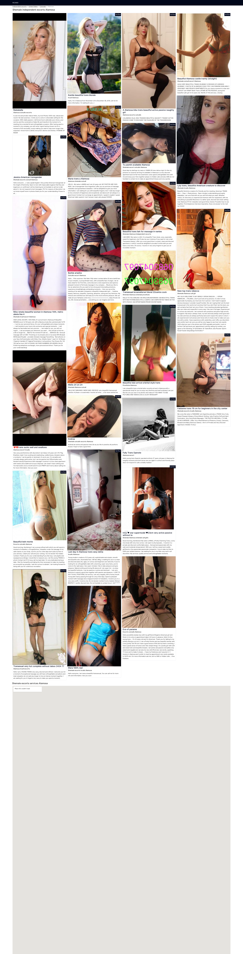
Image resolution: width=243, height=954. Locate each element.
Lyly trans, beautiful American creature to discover (201, 185)
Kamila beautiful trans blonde (82, 95)
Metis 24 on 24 (75, 385)
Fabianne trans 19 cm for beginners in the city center (202, 408)
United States (33, 6)
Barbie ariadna (75, 273)
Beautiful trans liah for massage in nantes (142, 231)
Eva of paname (130, 629)
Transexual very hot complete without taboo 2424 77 (38, 666)
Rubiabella (18, 110)
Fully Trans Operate (132, 453)
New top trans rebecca (188, 291)
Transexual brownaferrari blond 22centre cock (145, 292)
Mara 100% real (75, 668)
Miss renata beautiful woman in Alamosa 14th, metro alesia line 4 (38, 313)
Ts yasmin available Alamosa (136, 165)
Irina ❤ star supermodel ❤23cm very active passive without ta (147, 534)
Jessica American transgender (27, 177)
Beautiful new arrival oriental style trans (141, 383)
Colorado (43, 6)
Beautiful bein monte (23, 541)
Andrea (71, 439)
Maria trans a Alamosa (78, 179)
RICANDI (15, 3)
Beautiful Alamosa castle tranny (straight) (197, 78)
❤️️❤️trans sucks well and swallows (30, 447)
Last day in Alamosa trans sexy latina (85, 552)
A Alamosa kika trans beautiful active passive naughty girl (148, 111)
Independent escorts (20, 6)
